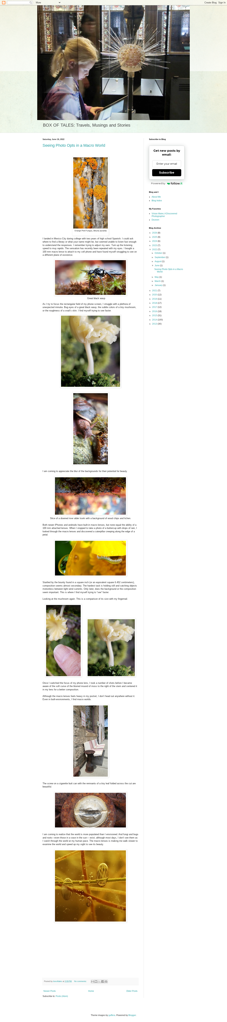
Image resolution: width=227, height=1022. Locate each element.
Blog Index (157, 200)
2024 (155, 241)
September (160, 257)
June (157, 265)
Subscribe (166, 172)
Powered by (158, 183)
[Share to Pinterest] (106, 981)
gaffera (112, 1015)
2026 (155, 233)
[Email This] (92, 981)
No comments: (80, 981)
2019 (155, 299)
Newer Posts (49, 991)
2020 (155, 294)
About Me (156, 197)
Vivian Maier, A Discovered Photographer (164, 214)
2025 (155, 237)
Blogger (132, 1015)
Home (91, 991)
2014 (155, 319)
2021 (155, 290)
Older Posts (131, 991)
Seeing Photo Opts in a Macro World (74, 145)
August (158, 261)
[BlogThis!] (96, 981)
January (159, 285)
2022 (155, 249)
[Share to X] (99, 981)
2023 (155, 245)
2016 (155, 311)
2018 (155, 303)
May (157, 277)
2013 (155, 324)
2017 (155, 307)
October (159, 253)
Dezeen (155, 220)
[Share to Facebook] (102, 981)
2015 (155, 315)
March (158, 281)
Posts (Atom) (62, 996)
